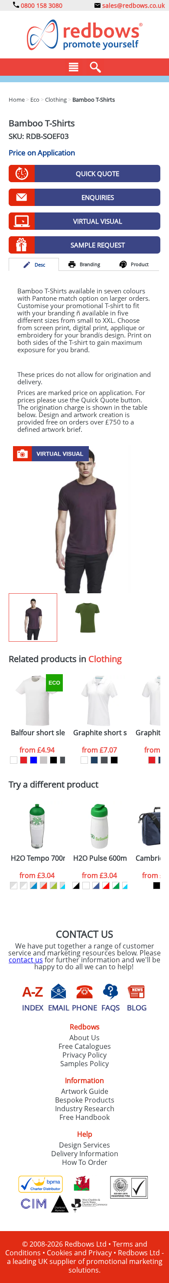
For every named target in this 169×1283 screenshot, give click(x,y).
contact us (26, 960)
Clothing (105, 659)
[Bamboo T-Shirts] (84, 516)
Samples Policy (84, 1063)
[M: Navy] (94, 760)
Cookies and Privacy (79, 1252)
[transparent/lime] (53, 885)
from (37, 750)
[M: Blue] (33, 760)
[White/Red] (106, 885)
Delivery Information (84, 1153)
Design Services (84, 1145)
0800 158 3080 (40, 5)
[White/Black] (76, 885)
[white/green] (116, 885)
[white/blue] (96, 885)
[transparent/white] (13, 885)
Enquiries (97, 197)
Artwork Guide (84, 1091)
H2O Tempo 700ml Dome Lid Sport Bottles (38, 858)
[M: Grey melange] (43, 760)
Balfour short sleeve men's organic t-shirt (38, 732)
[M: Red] (23, 760)
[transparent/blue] (33, 885)
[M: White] (13, 760)
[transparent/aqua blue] (63, 885)
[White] (86, 885)
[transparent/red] (43, 885)
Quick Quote (97, 173)
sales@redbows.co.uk (133, 5)
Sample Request (98, 245)
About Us (84, 1037)
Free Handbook (84, 1117)
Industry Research (84, 1108)
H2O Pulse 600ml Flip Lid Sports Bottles (100, 858)
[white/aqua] (126, 885)
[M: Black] (53, 760)
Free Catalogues (84, 1046)
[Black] (156, 885)
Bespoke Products (84, 1100)
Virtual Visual (97, 221)
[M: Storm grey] (63, 760)
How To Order (84, 1162)
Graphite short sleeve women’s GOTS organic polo (100, 732)
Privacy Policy (84, 1055)
